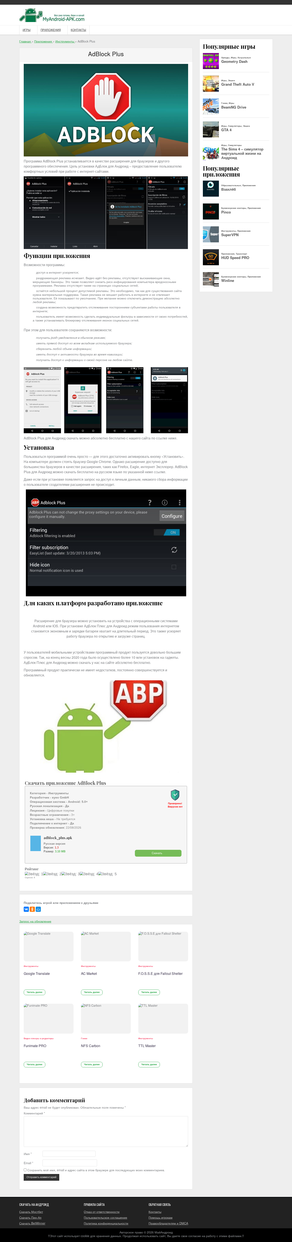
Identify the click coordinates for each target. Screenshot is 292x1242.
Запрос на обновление (35, 921)
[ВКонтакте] (26, 909)
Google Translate (37, 973)
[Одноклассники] (32, 909)
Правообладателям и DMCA (168, 1223)
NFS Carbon (90, 1046)
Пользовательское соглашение (105, 1217)
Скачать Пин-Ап (30, 1217)
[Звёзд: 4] (89, 874)
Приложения (51, 30)
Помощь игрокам (161, 1217)
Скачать (157, 853)
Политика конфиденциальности (106, 1223)
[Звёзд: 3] (71, 874)
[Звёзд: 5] (107, 874)
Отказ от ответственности (101, 1212)
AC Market (89, 973)
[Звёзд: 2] (52, 874)
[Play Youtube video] (106, 726)
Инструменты (31, 966)
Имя (28, 1154)
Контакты (78, 30)
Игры (27, 30)
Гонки (84, 1038)
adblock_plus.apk (58, 837)
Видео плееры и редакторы (39, 1038)
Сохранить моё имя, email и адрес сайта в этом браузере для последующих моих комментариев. (96, 1170)
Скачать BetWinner (32, 1223)
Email (28, 1163)
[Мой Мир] (38, 909)
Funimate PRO (35, 1046)
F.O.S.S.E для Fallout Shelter (160, 973)
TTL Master (147, 1046)
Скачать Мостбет (31, 1212)
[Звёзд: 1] (34, 874)
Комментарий (34, 1113)
